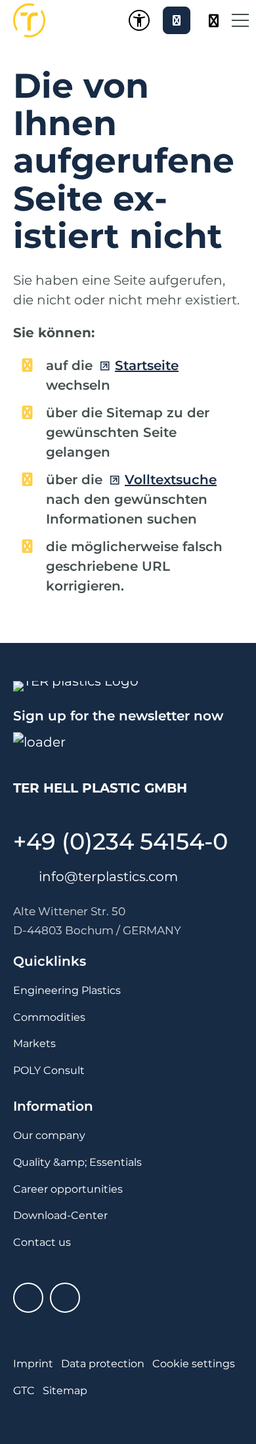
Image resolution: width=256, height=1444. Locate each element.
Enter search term (212, 20)
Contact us (42, 1242)
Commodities (49, 1017)
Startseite (147, 365)
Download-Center (60, 1215)
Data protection (102, 1363)
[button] (240, 20)
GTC (24, 1390)
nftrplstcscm (110, 876)
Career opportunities (68, 1189)
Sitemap (65, 1390)
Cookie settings (193, 1363)
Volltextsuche (171, 479)
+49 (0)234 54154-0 (120, 841)
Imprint (33, 1363)
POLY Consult (49, 1070)
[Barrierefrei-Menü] (139, 20)
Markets (34, 1043)
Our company (49, 1135)
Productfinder (176, 20)
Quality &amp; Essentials (77, 1162)
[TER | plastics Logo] (29, 20)
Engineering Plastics (67, 990)
